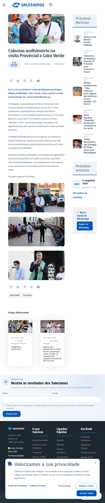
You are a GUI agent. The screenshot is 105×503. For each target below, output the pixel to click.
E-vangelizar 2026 (88, 182)
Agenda (60, 440)
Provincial (16, 97)
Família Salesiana (23, 162)
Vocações (37, 452)
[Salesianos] (56, 5)
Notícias (60, 64)
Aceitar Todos (86, 493)
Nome (5, 393)
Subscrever (11, 413)
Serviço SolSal (39, 457)
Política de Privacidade (17, 485)
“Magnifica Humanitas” (16, 348)
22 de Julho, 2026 (49, 338)
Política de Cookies (38, 485)
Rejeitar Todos (86, 485)
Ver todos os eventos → (80, 195)
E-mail (55, 393)
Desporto (46, 343)
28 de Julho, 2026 (17, 338)
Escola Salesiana (40, 440)
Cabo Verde (14, 295)
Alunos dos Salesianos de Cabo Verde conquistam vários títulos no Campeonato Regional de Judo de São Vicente (52, 354)
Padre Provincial (18, 136)
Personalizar (64, 485)
